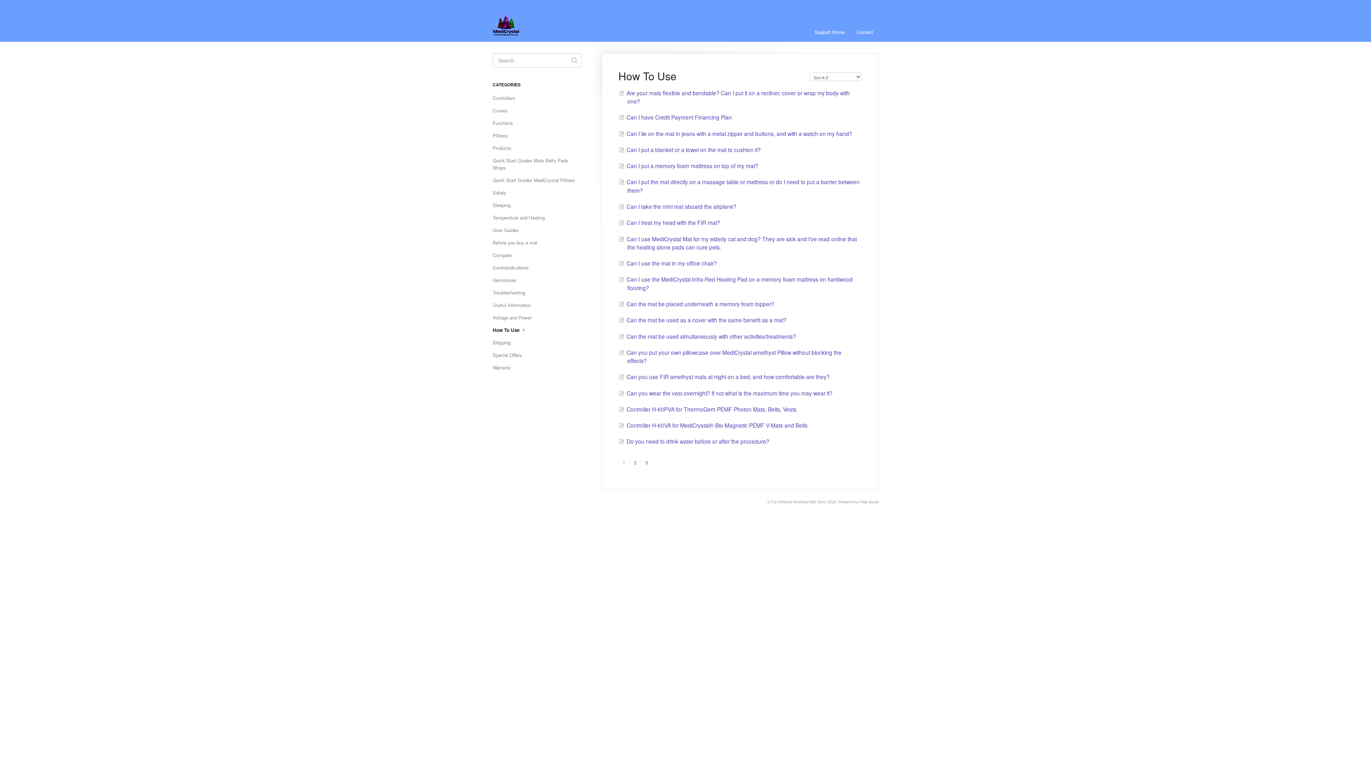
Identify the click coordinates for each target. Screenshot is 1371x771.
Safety (499, 192)
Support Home (830, 32)
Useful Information (512, 305)
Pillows (500, 135)
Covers (500, 110)
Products (502, 148)
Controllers (504, 98)
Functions (503, 123)
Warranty (502, 367)
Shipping (502, 342)
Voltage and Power (512, 317)
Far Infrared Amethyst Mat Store (799, 501)
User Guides (506, 230)
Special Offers (507, 355)
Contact (865, 32)
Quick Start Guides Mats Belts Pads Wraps (530, 164)
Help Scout (869, 501)
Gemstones (505, 280)
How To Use (507, 330)
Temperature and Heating (519, 217)
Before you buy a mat (515, 242)
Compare (502, 255)
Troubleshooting (509, 292)
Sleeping (502, 205)
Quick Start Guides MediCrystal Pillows (534, 180)
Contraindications (511, 267)
